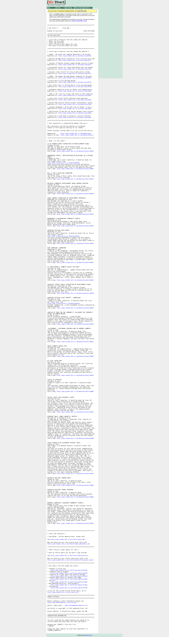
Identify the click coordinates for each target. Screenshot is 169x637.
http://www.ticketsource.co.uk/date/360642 (63, 163)
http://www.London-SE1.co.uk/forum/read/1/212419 (69, 573)
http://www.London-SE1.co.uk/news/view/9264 (74, 104)
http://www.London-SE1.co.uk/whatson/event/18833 (75, 308)
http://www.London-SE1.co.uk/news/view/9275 (74, 60)
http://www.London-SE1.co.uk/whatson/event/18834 (75, 485)
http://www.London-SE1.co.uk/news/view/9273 (74, 64)
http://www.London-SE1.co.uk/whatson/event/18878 (75, 293)
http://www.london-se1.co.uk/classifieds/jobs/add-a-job (68, 544)
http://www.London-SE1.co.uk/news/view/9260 (74, 117)
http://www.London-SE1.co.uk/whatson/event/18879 (75, 375)
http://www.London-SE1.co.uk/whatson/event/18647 (75, 523)
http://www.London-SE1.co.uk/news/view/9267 (74, 95)
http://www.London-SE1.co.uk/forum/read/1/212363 (69, 582)
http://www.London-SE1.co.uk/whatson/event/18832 (75, 412)
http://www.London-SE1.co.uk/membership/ (76, 133)
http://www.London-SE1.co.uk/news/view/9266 (74, 100)
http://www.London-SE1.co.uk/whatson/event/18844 (75, 497)
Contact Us (87, 7)
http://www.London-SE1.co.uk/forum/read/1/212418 (69, 576)
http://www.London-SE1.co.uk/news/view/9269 (74, 86)
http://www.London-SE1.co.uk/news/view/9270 (74, 82)
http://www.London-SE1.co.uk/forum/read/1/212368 (69, 579)
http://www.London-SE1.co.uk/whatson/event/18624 (75, 280)
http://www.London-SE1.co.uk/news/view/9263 (74, 108)
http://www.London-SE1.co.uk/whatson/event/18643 (75, 226)
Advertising (69, 7)
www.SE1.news (82, 11)
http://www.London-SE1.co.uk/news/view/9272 (74, 69)
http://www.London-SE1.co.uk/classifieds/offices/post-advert (70, 560)
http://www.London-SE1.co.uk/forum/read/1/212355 (69, 588)
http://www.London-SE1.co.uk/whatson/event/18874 (75, 193)
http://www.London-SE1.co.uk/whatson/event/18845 (75, 168)
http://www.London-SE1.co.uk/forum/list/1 (63, 592)
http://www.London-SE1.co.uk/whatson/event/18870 (75, 324)
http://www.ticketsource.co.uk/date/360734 (63, 303)
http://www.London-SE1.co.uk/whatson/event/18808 (75, 438)
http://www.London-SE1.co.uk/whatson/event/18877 (75, 214)
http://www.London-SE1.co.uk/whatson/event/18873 (75, 179)
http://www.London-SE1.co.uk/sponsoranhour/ (77, 135)
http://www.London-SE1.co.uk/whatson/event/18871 (75, 473)
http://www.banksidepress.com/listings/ (62, 602)
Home (48, 7)
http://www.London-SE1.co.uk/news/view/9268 (74, 91)
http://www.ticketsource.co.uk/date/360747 (63, 236)
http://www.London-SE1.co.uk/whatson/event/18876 (75, 151)
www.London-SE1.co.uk (79, 21)
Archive (58, 7)
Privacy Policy (79, 7)
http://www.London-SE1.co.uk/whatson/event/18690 (75, 356)
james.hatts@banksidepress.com (76, 605)
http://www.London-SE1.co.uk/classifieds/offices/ (69, 555)
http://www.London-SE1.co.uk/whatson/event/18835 (75, 243)
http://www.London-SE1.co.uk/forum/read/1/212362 (69, 585)
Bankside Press (88, 635)
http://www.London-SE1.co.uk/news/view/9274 (74, 56)
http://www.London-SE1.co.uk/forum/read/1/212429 (69, 570)
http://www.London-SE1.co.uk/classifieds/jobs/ (68, 539)
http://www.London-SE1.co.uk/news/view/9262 (74, 113)
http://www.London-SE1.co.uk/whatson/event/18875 (75, 262)
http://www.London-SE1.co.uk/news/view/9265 (74, 78)
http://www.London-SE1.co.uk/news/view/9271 (74, 73)
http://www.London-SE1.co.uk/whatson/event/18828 (75, 391)
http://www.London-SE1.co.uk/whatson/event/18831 (75, 341)
